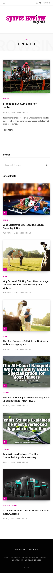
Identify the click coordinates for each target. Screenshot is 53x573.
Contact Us (20, 549)
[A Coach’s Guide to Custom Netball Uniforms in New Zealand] (26, 484)
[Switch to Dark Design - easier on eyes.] (37, 3)
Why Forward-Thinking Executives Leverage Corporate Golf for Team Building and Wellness (25, 284)
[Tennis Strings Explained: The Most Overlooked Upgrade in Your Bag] (26, 428)
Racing (6, 98)
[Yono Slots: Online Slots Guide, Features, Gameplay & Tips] (26, 199)
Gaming (6, 220)
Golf (5, 276)
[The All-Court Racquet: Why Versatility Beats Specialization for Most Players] (26, 372)
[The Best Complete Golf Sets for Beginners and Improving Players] (26, 315)
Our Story (33, 549)
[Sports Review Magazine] (26, 19)
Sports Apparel (11, 506)
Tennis (6, 393)
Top (27, 567)
